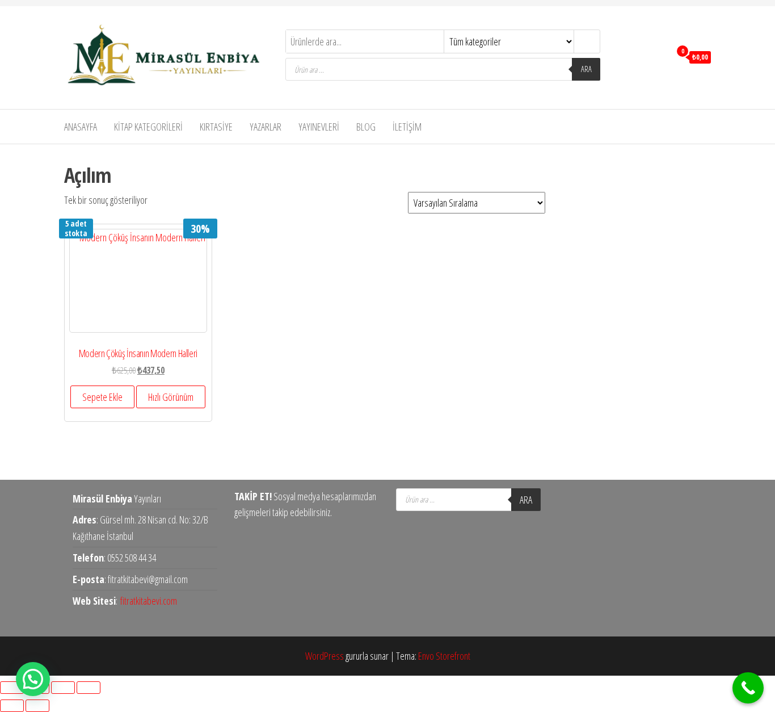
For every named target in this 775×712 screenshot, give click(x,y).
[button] (33, 679)
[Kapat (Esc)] (88, 687)
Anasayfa (80, 126)
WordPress (324, 656)
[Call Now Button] (748, 687)
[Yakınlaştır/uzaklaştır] (12, 687)
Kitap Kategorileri (148, 126)
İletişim (407, 126)
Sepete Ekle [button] (102, 397)
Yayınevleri (318, 126)
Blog (366, 126)
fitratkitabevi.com (148, 601)
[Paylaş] (63, 687)
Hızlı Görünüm (170, 397)
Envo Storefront (444, 656)
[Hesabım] (659, 56)
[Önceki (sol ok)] (12, 706)
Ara (586, 69)
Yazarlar (265, 126)
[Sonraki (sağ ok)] (37, 706)
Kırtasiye (216, 126)
